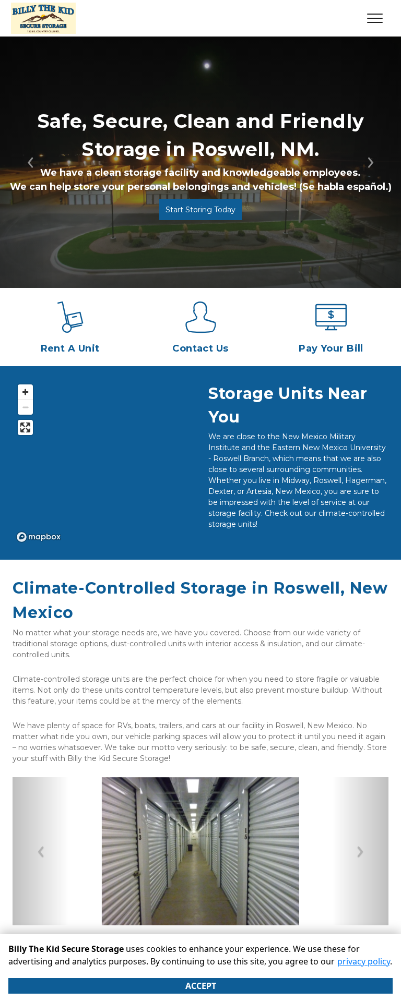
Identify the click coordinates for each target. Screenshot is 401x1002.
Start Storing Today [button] (200, 209)
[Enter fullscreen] (25, 427)
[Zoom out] (25, 407)
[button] (41, 851)
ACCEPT (200, 986)
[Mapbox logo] (39, 537)
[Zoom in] (25, 392)
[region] (103, 462)
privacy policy (363, 961)
